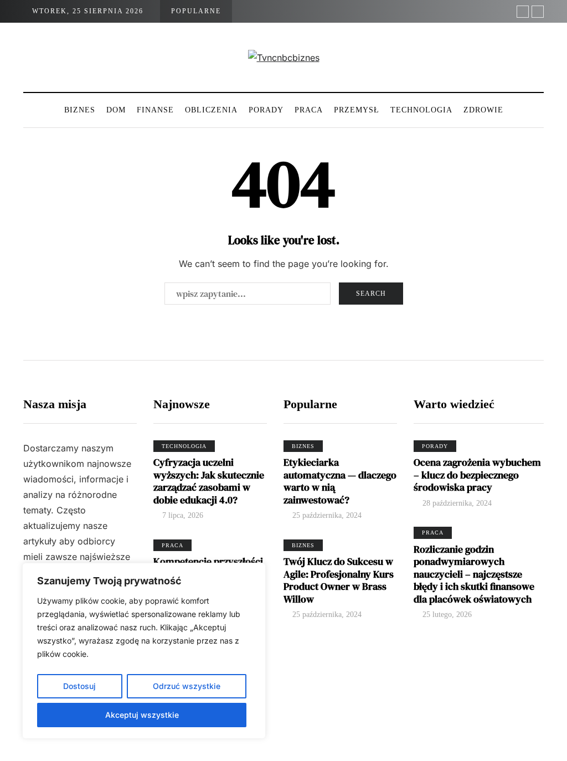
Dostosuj (79, 686)
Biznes (79, 110)
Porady (266, 110)
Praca (309, 110)
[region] (144, 651)
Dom (116, 110)
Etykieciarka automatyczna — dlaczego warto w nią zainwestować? (340, 481)
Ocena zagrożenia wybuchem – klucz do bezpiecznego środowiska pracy (477, 474)
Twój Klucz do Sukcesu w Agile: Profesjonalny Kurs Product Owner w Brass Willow (339, 580)
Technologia (421, 110)
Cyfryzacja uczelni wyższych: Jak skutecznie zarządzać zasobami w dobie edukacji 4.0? (208, 481)
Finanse (155, 110)
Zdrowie (483, 110)
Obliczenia (211, 110)
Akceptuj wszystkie (142, 714)
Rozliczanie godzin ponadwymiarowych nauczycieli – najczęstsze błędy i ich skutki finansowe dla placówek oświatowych (474, 574)
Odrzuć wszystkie (186, 686)
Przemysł (356, 110)
